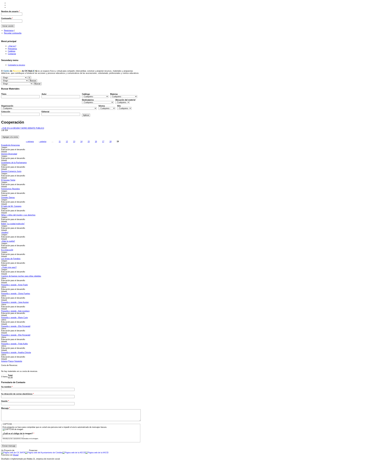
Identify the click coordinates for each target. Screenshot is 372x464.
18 (110, 142)
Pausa (11, 361)
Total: (10, 375)
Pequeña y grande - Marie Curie (14, 317)
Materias (114, 94)
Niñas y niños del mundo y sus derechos (18, 215)
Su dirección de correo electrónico (17, 394)
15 (89, 142)
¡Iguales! (4, 232)
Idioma (102, 106)
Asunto (5, 401)
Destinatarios (88, 100)
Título (3, 94)
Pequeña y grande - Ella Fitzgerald (15, 326)
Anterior (4, 361)
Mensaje (5, 408)
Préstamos (12, 49)
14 (81, 142)
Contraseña (7, 18)
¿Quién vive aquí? (9, 267)
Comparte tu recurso (16, 65)
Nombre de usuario (10, 11)
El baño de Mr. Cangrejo (11, 206)
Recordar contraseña (12, 33)
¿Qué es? (12, 46)
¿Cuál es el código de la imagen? (18, 433)
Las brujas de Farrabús (10, 259)
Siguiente (18, 361)
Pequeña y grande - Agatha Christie (16, 352)
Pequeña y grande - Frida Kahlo (14, 344)
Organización (7, 106)
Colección (5, 112)
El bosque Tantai (8, 180)
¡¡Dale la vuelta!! (8, 241)
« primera (30, 142)
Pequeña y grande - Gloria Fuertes (15, 293)
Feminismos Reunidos (10, 189)
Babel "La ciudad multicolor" (13, 224)
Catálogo (11, 51)
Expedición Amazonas (10, 145)
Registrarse (9, 30)
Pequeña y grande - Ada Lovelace (15, 311)
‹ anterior (42, 142)
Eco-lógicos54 (7, 250)
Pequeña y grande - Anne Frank (14, 285)
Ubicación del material (125, 100)
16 (96, 142)
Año (119, 106)
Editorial (45, 112)
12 (67, 142)
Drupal (15, 455)
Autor (44, 94)
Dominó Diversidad (9, 154)
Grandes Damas (8, 197)
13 (74, 142)
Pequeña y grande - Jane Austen (15, 302)
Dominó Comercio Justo (11, 171)
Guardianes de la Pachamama (14, 163)
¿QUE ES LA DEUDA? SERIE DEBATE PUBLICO (22, 128)
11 (60, 142)
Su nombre (6, 387)
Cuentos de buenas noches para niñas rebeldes (21, 276)
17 (103, 142)
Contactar (12, 54)
